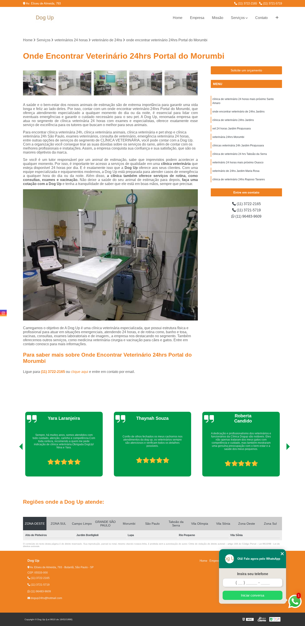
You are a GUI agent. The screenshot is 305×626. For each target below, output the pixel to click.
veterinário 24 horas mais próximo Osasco (237, 162)
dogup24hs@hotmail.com (46, 598)
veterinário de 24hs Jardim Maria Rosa (235, 171)
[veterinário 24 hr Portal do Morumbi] (75, 83)
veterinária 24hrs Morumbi (228, 137)
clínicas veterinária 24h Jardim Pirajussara (238, 145)
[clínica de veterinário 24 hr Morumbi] (110, 83)
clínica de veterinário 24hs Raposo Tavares (238, 179)
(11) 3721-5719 (272, 3)
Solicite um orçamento (246, 70)
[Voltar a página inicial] (45, 18)
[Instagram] (3, 313)
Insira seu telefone (252, 574)
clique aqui (79, 372)
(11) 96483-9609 (247, 216)
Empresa (197, 18)
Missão (217, 18)
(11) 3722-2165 (247, 3)
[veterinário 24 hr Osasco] (146, 83)
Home (177, 18)
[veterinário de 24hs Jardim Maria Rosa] (181, 83)
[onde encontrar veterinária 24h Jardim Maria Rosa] (39, 83)
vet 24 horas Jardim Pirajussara (231, 128)
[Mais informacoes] (277, 17)
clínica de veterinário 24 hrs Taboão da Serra (239, 154)
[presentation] (14, 463)
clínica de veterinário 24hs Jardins (233, 120)
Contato (261, 18)
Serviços (238, 18)
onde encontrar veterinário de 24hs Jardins (238, 111)
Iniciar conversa (252, 595)
